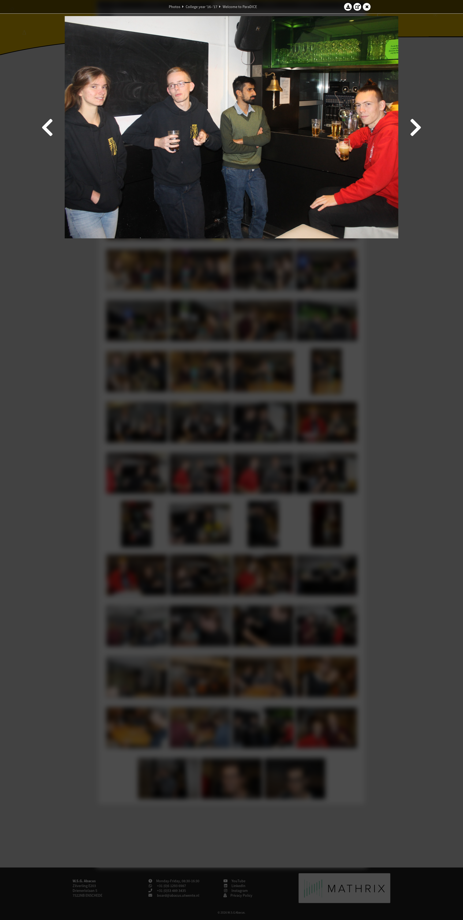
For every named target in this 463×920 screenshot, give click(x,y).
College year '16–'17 (201, 6)
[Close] (367, 7)
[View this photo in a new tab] (357, 7)
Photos (174, 6)
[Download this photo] (348, 7)
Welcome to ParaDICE (240, 6)
